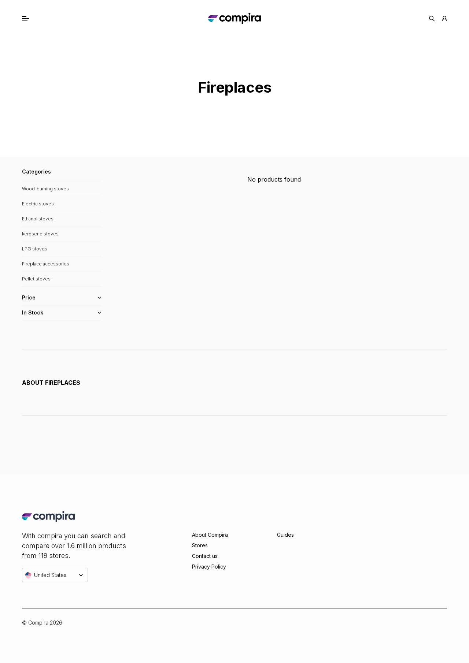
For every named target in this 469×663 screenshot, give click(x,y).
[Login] (444, 18)
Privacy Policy (209, 566)
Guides (285, 535)
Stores (200, 545)
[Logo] (234, 18)
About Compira (210, 535)
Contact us (205, 556)
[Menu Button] (33, 18)
